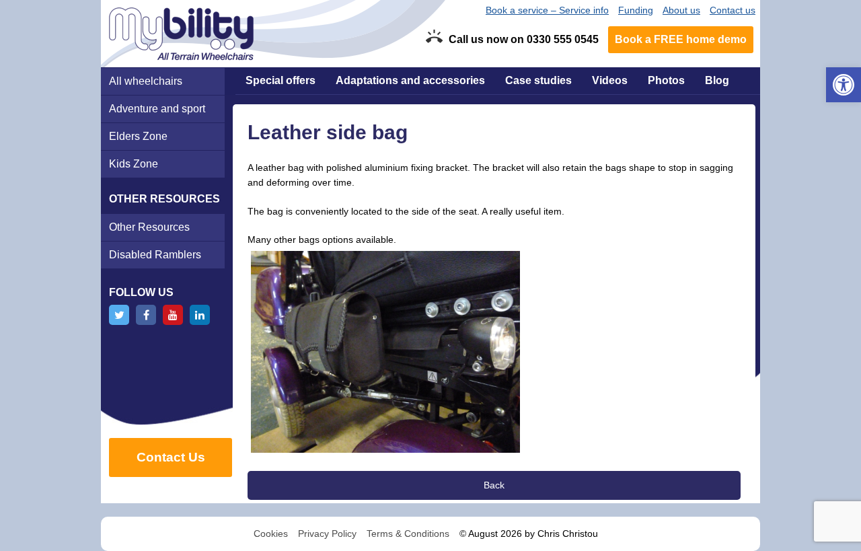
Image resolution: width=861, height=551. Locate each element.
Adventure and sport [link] (157, 108)
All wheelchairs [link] (145, 81)
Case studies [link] (538, 80)
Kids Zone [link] (133, 164)
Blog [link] (717, 80)
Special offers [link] (280, 80)
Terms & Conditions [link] (408, 533)
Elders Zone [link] (138, 136)
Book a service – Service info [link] (547, 10)
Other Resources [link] (149, 227)
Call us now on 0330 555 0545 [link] (524, 39)
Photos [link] (666, 80)
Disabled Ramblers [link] (155, 254)
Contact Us (171, 457)
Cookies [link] (271, 533)
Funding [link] (635, 10)
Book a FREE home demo (681, 39)
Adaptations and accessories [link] (410, 80)
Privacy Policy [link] (327, 533)
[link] (843, 84)
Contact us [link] (732, 10)
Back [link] (494, 485)
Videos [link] (610, 80)
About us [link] (681, 10)
